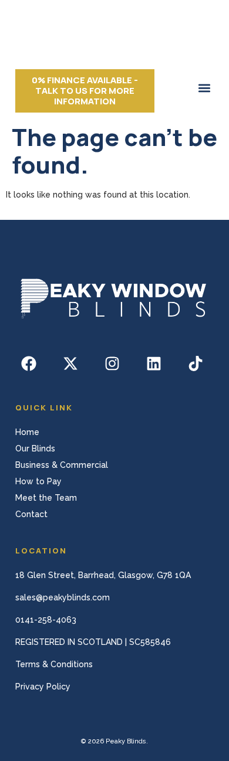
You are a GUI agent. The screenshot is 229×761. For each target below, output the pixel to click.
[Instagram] (112, 364)
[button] (204, 87)
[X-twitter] (71, 364)
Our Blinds (35, 448)
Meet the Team (46, 497)
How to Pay (38, 481)
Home (27, 432)
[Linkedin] (153, 364)
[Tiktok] (195, 364)
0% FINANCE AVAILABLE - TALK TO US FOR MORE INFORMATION (85, 90)
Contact (31, 514)
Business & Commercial (61, 465)
